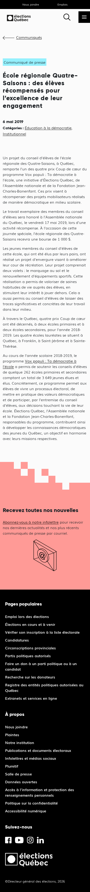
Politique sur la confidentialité (31, 803)
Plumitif (11, 766)
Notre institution (19, 742)
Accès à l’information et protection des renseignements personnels (39, 792)
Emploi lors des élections (27, 616)
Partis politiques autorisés (28, 655)
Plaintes (12, 734)
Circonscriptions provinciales (30, 648)
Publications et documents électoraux (38, 750)
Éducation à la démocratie (48, 127)
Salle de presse (18, 774)
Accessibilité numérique (25, 811)
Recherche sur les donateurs (30, 677)
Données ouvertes (21, 781)
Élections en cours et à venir (30, 624)
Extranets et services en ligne (31, 698)
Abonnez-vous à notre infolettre (31, 522)
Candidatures (17, 640)
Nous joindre (30, 4)
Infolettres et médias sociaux (30, 758)
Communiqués (29, 37)
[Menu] (84, 17)
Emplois (62, 4)
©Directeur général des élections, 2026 (35, 881)
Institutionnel (14, 133)
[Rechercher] (67, 17)
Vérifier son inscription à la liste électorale (42, 632)
